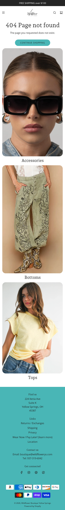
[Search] (54, 12)
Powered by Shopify (32, 506)
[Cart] (61, 12)
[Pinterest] (36, 472)
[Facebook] (21, 472)
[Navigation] (3, 12)
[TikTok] (43, 472)
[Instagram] (29, 472)
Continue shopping (32, 42)
